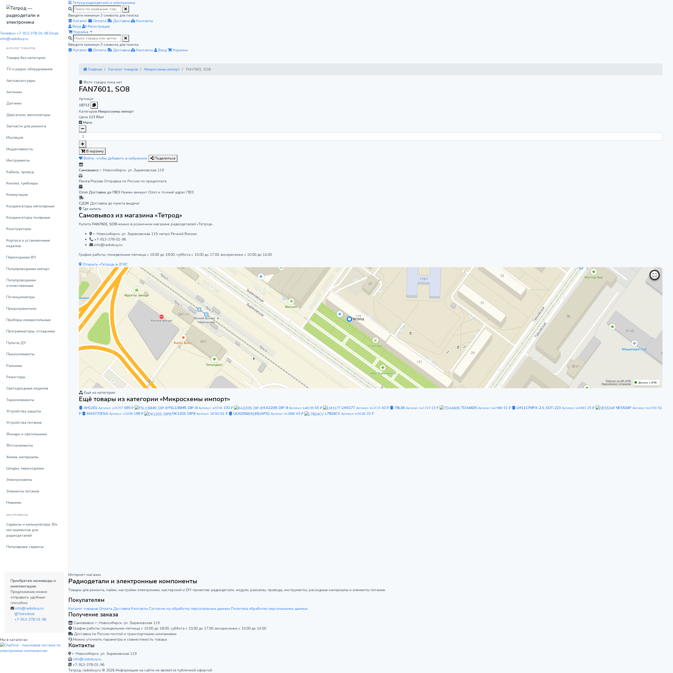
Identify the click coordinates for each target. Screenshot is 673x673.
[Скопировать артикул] (94, 105)
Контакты (139, 608)
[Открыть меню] (70, 2)
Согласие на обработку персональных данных (189, 608)
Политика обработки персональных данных (269, 608)
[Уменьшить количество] (82, 128)
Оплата (105, 608)
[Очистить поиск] (125, 9)
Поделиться (164, 158)
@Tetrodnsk (24, 613)
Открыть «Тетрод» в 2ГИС (105, 264)
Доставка (121, 608)
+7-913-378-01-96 (30, 619)
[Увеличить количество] (82, 144)
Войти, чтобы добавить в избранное (115, 158)
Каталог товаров (83, 608)
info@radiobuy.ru (29, 608)
